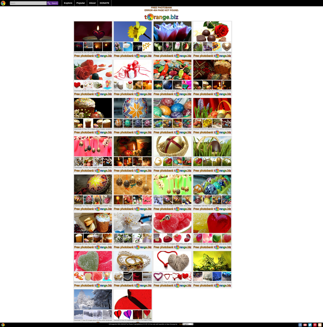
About (92, 3)
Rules (181, 324)
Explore (68, 3)
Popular (80, 3)
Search (55, 3)
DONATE (104, 3)
